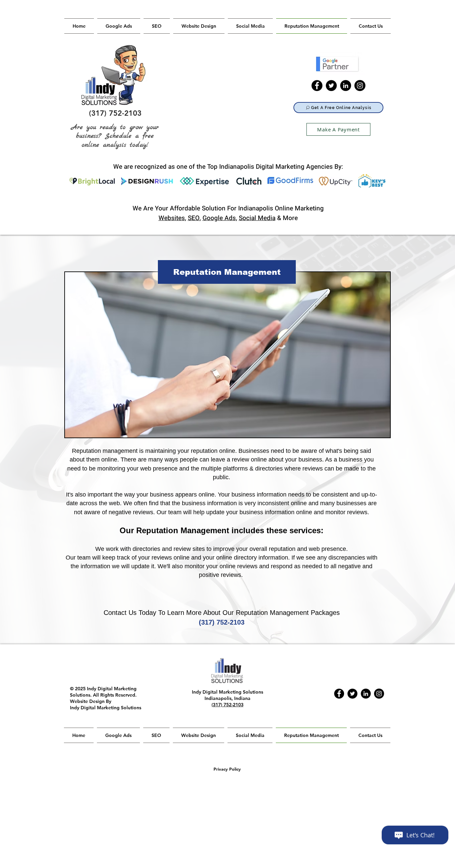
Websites (172, 218)
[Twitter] (331, 85)
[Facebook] (316, 85)
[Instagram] (359, 85)
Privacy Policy (227, 769)
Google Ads (219, 218)
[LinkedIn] (345, 85)
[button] (227, 272)
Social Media (257, 218)
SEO (194, 218)
